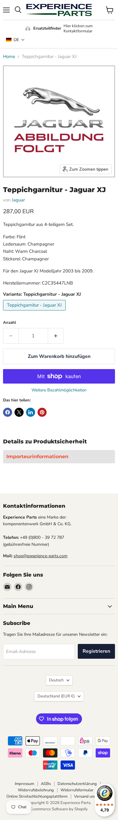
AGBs (46, 783)
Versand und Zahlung (93, 796)
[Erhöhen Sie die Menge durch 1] (56, 336)
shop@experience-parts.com (40, 556)
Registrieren (96, 651)
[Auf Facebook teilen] (7, 412)
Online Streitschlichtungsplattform (36, 796)
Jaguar (18, 200)
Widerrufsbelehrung (36, 790)
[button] (15, 39)
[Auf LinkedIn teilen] (30, 412)
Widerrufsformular (77, 790)
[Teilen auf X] (19, 412)
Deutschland (56, 696)
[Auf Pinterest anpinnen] (42, 412)
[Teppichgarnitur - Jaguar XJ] (35, 312)
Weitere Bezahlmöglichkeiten (59, 390)
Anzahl (9, 322)
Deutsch (56, 680)
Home (9, 56)
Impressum (24, 783)
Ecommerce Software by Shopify (59, 809)
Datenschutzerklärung (77, 783)
